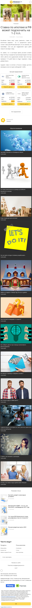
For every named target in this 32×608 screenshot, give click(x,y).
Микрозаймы (3, 548)
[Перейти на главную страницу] (16, 2)
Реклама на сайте (16, 562)
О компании (18, 548)
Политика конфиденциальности (16, 565)
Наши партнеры (19, 552)
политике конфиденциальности (8, 596)
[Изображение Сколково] (21, 585)
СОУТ (16, 568)
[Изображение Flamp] (10, 585)
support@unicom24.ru (6, 607)
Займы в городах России (6, 552)
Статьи (17, 550)
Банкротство (3, 550)
